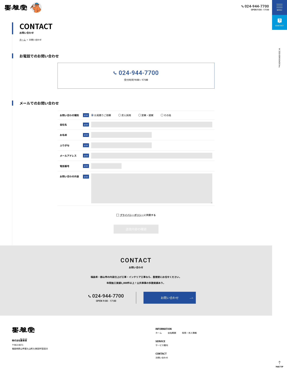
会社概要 (172, 332)
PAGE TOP (279, 366)
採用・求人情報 (189, 332)
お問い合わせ (161, 357)
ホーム (22, 39)
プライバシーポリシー (132, 215)
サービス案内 (161, 345)
